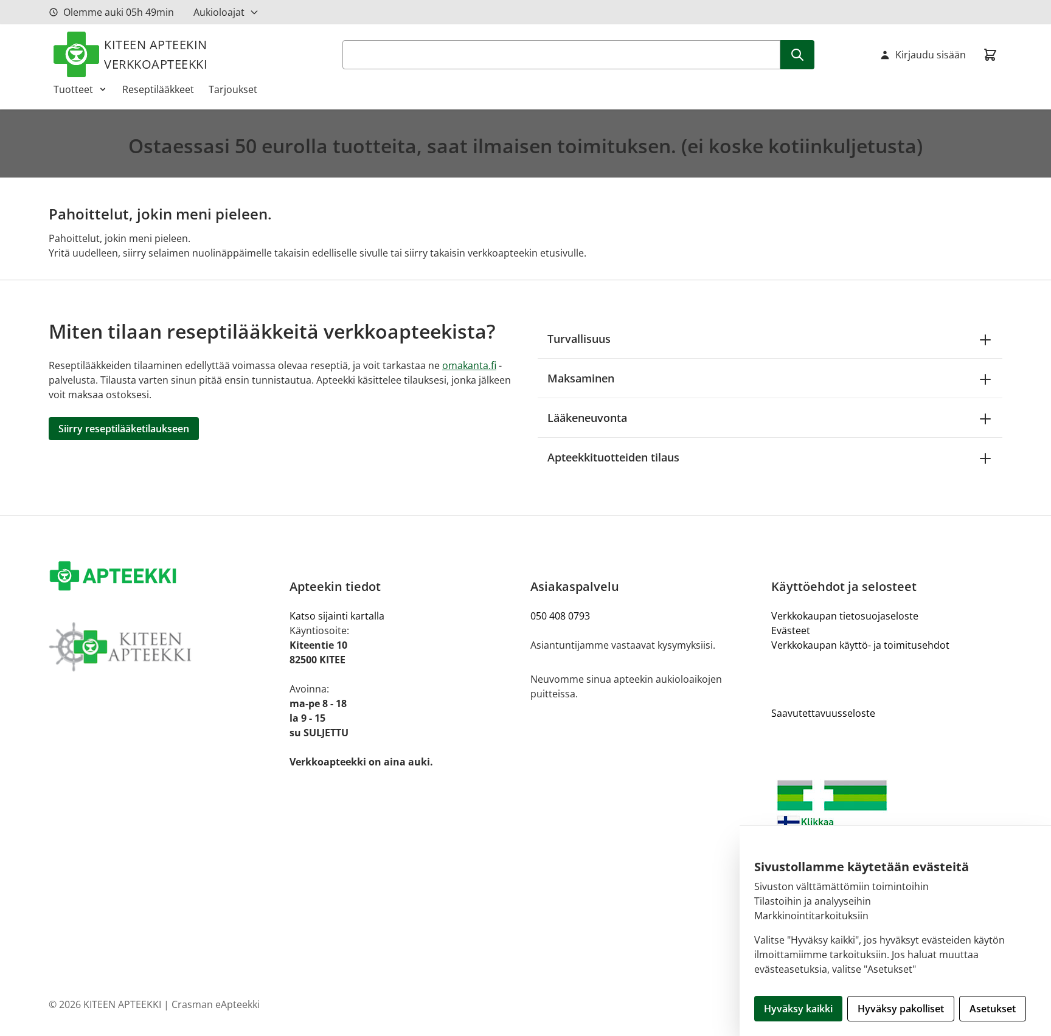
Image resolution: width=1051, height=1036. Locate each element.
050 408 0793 (560, 616)
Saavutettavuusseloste (823, 713)
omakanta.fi (469, 365)
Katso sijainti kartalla (337, 616)
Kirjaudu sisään (930, 54)
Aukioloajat (219, 12)
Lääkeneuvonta (587, 417)
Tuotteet (73, 89)
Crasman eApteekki (216, 1004)
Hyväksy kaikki (798, 1008)
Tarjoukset (233, 89)
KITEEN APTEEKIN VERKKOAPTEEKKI (155, 54)
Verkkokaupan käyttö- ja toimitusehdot (860, 645)
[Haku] (797, 54)
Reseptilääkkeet (158, 89)
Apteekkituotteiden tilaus (613, 457)
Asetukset (992, 1008)
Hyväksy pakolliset (901, 1008)
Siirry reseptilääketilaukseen (123, 428)
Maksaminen (580, 378)
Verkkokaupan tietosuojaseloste (844, 616)
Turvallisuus (579, 338)
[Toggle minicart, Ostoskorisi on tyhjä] (990, 54)
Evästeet (790, 630)
